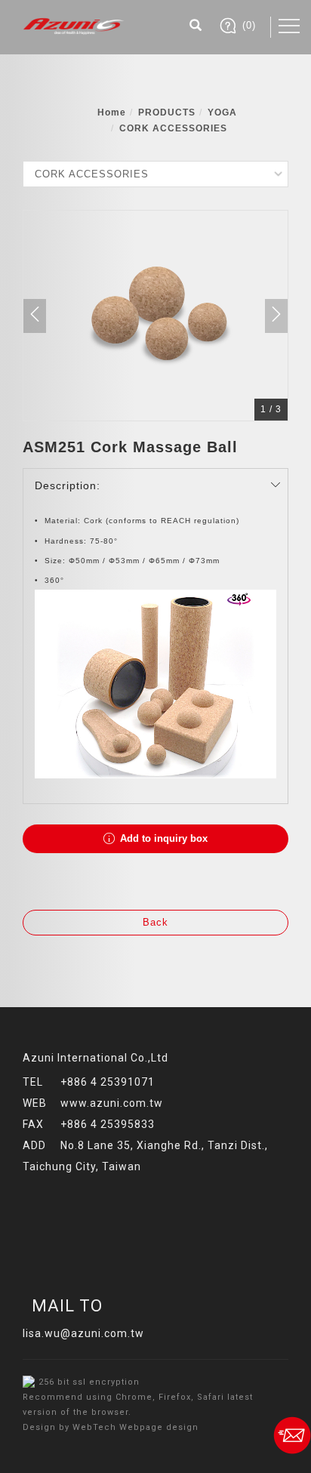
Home (111, 112)
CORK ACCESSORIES (173, 128)
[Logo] (74, 25)
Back (155, 922)
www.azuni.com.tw (111, 1103)
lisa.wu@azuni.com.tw (83, 1333)
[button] (196, 27)
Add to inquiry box (162, 838)
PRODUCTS (167, 112)
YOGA (222, 112)
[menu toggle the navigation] (289, 26)
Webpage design (159, 1427)
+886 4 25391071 (107, 1082)
